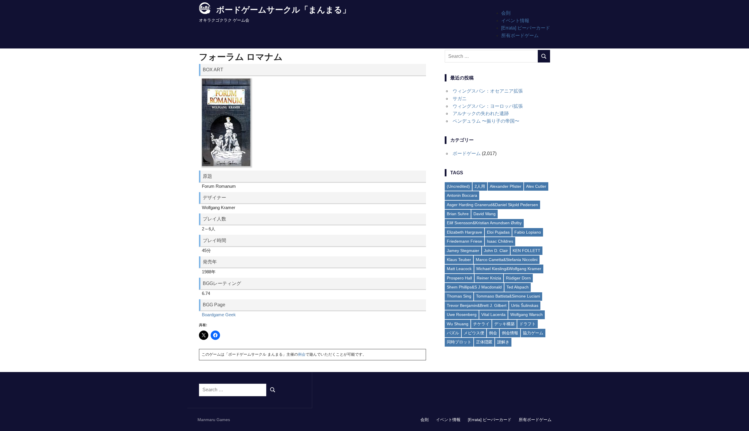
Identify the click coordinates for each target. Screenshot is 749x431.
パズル (453, 333)
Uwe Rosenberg (462, 314)
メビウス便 (474, 333)
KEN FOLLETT (526, 250)
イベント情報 (515, 20)
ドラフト (527, 323)
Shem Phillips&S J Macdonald (474, 287)
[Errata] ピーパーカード (525, 27)
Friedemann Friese (464, 241)
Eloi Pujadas (498, 232)
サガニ (460, 98)
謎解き (503, 342)
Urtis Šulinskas (524, 305)
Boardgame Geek (219, 314)
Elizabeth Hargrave (464, 232)
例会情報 (510, 333)
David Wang (484, 213)
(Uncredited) (458, 186)
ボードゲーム (467, 153)
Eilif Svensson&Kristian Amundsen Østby (484, 222)
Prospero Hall (459, 278)
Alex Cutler (536, 186)
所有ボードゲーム (520, 35)
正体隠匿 (484, 342)
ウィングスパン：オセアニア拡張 (488, 90)
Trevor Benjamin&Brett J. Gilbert (476, 305)
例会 (301, 354)
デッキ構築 (504, 323)
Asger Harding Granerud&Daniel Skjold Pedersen (492, 204)
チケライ (481, 323)
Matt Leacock (459, 268)
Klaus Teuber (459, 259)
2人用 (480, 186)
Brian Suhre (458, 213)
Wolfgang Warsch (526, 314)
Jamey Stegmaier (463, 250)
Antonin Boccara (462, 195)
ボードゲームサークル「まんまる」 (283, 9)
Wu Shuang (457, 323)
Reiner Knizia (489, 278)
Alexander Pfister (505, 186)
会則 (506, 13)
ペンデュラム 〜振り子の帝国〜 (486, 121)
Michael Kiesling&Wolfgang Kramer (508, 268)
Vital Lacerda (493, 314)
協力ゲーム (533, 333)
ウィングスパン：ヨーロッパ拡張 (488, 106)
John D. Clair (496, 250)
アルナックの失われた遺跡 (481, 113)
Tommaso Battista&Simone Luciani (508, 296)
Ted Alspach (517, 287)
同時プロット (459, 342)
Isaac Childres (500, 241)
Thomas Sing (459, 296)
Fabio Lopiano (527, 232)
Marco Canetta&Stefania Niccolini (506, 259)
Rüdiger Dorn (518, 278)
